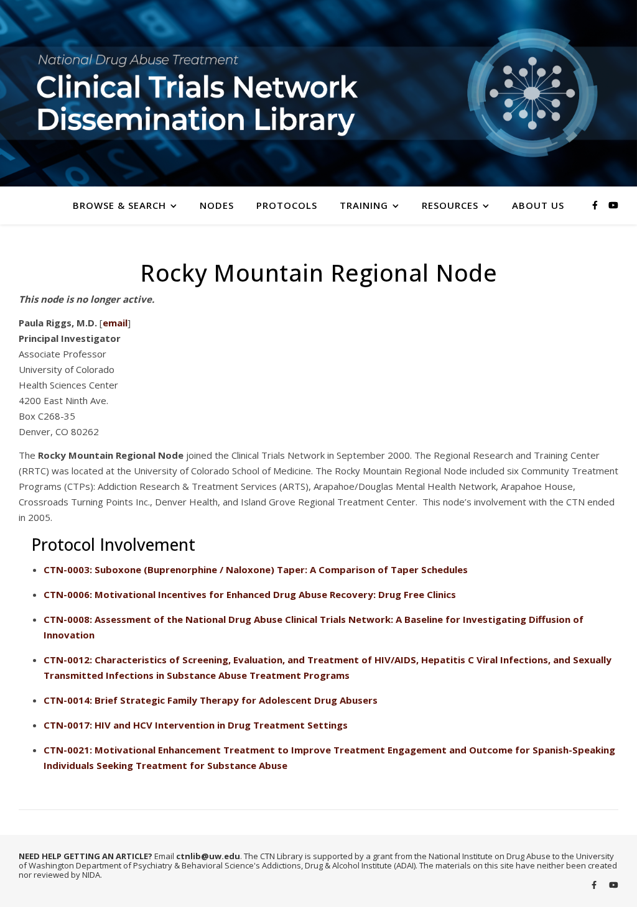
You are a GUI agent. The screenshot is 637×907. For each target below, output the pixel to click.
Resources (450, 205)
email (115, 322)
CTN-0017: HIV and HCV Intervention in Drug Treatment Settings (196, 725)
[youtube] (613, 205)
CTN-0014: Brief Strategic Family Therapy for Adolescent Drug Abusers (211, 700)
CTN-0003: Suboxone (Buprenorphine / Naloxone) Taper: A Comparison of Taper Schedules (256, 569)
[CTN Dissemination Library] (318, 93)
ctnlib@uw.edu (208, 856)
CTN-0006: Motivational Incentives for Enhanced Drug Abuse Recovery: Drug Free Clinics (250, 594)
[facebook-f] (596, 205)
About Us (538, 205)
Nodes (217, 205)
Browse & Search (119, 205)
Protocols (286, 205)
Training (364, 205)
